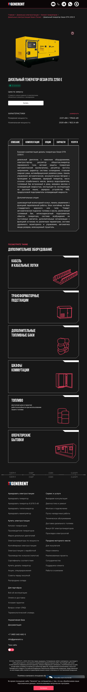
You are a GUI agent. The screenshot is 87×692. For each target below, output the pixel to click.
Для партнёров (15, 588)
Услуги (74, 142)
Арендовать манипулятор (19, 513)
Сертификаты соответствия (20, 560)
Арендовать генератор (18, 498)
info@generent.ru (15, 639)
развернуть (74, 113)
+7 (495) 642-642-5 (17, 634)
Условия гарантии (16, 603)
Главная (11, 15)
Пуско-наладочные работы (58, 513)
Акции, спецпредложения (19, 570)
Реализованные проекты (57, 555)
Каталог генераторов (49, 15)
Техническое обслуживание (58, 518)
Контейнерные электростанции (22, 545)
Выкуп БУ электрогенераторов (60, 528)
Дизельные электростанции (28, 15)
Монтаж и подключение (56, 508)
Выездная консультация (56, 498)
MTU (77, 136)
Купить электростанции (19, 521)
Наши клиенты (52, 550)
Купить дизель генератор (19, 565)
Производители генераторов (21, 531)
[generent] (16, 4)
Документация (14, 625)
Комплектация (32, 142)
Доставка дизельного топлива (59, 523)
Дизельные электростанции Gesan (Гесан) (24, 17)
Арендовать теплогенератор (21, 508)
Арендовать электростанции (21, 493)
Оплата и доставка (16, 598)
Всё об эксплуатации (17, 593)
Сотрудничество (53, 560)
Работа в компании (54, 570)
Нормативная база (16, 620)
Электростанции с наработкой (22, 550)
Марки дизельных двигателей (21, 535)
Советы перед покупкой (19, 575)
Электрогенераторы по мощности (23, 540)
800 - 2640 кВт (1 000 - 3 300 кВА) (63, 220)
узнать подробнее (71, 227)
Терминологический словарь (21, 612)
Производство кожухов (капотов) (23, 555)
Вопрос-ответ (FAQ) (17, 608)
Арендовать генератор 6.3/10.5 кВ (23, 503)
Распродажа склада (17, 580)
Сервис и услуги (53, 493)
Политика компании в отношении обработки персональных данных (44, 676)
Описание (15, 142)
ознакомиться (72, 235)
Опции (48, 142)
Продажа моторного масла (58, 540)
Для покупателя (53, 545)
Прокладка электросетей (57, 533)
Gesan (76, 127)
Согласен (43, 688)
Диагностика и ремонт (56, 503)
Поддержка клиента (55, 565)
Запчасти (61, 142)
